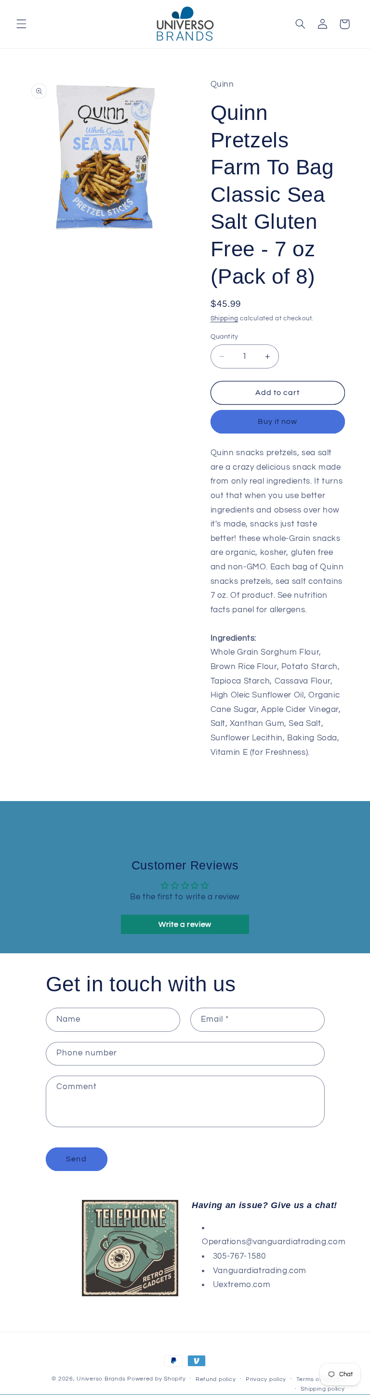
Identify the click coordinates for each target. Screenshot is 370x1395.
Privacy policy (266, 1379)
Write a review (185, 924)
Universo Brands (101, 1379)
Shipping (224, 319)
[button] (21, 24)
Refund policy (216, 1379)
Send (76, 1159)
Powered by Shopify (156, 1379)
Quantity (224, 336)
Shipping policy (322, 1389)
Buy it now (278, 421)
